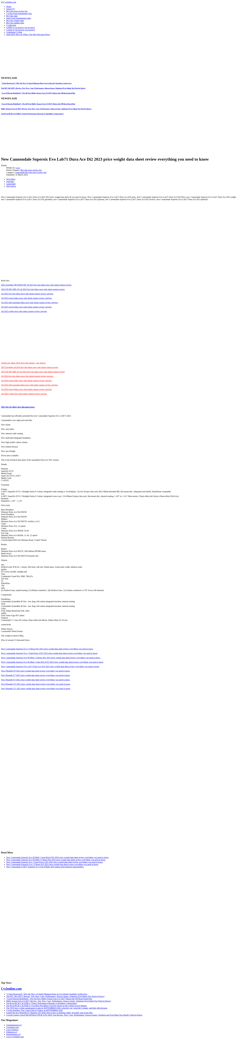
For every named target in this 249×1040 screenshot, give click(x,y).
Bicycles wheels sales (15, 20)
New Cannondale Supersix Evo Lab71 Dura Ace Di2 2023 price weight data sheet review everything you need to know (50, 666)
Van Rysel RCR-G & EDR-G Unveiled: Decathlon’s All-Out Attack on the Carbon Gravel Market (46, 1006)
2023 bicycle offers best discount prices (18, 407)
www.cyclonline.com (15, 1037)
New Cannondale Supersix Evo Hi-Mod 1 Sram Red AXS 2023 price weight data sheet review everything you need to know (52, 662)
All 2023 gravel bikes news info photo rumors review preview (26, 307)
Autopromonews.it (14, 1025)
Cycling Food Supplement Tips (19, 13)
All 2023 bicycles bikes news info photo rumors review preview (27, 294)
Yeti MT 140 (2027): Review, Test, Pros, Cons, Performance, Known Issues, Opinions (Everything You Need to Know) (43, 88)
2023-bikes (10, 179)
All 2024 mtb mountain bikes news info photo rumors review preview (29, 385)
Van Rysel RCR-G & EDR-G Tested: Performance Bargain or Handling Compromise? (32, 114)
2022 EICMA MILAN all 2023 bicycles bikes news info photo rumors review (33, 289)
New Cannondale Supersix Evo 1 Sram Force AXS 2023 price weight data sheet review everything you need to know (49, 653)
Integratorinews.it (13, 1034)
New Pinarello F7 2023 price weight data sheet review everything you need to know (35, 675)
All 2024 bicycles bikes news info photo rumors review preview (27, 376)
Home (8, 6)
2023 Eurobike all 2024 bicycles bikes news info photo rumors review (29, 367)
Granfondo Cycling (14, 32)
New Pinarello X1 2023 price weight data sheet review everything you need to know (35, 688)
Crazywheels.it (12, 1030)
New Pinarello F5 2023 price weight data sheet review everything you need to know (35, 680)
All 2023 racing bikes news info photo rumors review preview (26, 298)
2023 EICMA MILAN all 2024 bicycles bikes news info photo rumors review (33, 372)
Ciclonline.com (12, 1027)
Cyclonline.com (11, 988)
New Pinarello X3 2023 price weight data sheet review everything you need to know (35, 684)
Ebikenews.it (11, 1032)
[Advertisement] (79, 56)
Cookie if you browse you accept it (20, 30)
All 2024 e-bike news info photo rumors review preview (24, 394)
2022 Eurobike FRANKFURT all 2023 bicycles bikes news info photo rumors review (36, 285)
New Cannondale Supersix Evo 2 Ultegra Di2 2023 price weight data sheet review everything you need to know (47, 649)
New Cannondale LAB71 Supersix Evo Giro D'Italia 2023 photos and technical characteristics (45, 867)
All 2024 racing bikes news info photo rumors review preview (26, 381)
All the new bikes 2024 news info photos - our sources (23, 363)
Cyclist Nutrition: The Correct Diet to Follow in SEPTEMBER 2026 (34, 1010)
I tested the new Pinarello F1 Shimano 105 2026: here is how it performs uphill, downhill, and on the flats (49, 1013)
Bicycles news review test (16, 11)
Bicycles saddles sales (15, 23)
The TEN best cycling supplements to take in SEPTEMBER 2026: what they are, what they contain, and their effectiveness (56, 1008)
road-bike (10, 181)
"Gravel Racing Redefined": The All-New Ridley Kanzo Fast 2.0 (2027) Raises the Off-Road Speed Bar (38, 93)
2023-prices (11, 186)
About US (10, 9)
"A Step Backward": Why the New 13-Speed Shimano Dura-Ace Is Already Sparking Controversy (36, 83)
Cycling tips (11, 25)
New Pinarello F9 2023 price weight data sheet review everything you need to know (35, 671)
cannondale (11, 184)
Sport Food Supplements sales (18, 18)
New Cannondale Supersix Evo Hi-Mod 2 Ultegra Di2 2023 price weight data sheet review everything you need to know (50, 658)
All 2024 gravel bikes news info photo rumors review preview (26, 389)
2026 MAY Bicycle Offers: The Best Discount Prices (28, 34)
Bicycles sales (12, 16)
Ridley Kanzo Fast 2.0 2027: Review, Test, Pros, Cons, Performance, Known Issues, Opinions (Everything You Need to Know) (46, 109)
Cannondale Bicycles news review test (30, 172)
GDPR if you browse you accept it (20, 27)
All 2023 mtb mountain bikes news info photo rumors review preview (29, 302)
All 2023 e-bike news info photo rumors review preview (24, 311)
